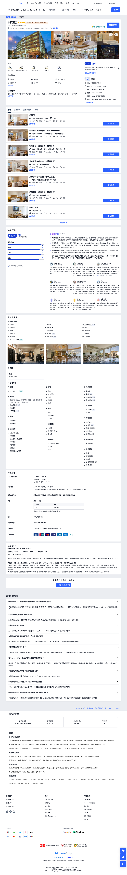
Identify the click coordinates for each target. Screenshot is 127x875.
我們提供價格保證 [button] (99, 27)
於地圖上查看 (89, 102)
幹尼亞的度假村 (14, 768)
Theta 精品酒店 (14, 748)
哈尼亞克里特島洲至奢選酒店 (59, 744)
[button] (78, 3)
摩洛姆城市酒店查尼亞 (56, 748)
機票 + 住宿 (70, 3)
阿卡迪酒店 (73, 744)
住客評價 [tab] (17, 110)
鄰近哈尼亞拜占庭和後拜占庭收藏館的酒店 (50, 756)
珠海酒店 (26, 779)
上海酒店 (54, 779)
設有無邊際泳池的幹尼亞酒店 (36, 772)
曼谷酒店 (62, 779)
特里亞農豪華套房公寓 (72, 748)
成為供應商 (87, 816)
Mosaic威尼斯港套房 (26, 740)
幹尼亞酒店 (108, 708)
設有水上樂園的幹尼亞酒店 (89, 768)
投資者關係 (87, 799)
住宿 (20, 3)
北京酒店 (97, 779)
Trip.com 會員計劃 (89, 803)
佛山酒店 (112, 779)
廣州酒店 (40, 779)
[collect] (123, 851)
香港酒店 (19, 779)
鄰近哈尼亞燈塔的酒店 (16, 756)
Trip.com (77, 708)
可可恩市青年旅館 (14, 744)
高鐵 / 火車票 (36, 3)
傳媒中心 (47, 803)
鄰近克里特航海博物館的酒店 (74, 756)
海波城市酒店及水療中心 (106, 740)
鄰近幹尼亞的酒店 (30, 756)
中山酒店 (104, 779)
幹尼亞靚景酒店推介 (39, 768)
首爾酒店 (83, 779)
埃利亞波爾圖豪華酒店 (91, 740)
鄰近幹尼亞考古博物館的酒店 (52, 760)
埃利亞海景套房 (56, 740)
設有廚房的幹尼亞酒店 (72, 768)
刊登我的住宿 (88, 809)
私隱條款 (47, 813)
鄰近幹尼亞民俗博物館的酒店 (18, 760)
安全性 (86, 819)
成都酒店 (20, 783)
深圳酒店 (12, 779)
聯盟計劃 (86, 806)
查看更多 (10, 96)
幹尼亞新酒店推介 (25, 768)
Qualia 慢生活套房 (68, 740)
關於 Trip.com (49, 799)
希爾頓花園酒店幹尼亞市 (42, 740)
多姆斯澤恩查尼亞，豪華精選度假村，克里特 (34, 748)
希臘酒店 (90, 708)
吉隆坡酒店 (12, 783)
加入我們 (47, 806)
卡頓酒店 (12, 22)
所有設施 (10, 85)
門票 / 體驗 (59, 3)
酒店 (83, 708)
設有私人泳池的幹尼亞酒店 (55, 768)
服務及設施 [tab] (27, 110)
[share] (123, 857)
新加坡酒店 (35, 783)
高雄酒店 (43, 783)
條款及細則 (48, 809)
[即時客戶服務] (123, 864)
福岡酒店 (90, 779)
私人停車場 (88, 324)
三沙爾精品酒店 (14, 740)
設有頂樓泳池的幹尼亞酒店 (17, 772)
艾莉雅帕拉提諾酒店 (86, 748)
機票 (26, 3)
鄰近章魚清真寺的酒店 (69, 760)
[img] (29, 45)
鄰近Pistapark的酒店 (35, 760)
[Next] (118, 353)
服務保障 (9, 803)
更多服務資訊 (10, 806)
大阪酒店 (69, 779)
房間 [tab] (9, 110)
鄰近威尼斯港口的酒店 (92, 756)
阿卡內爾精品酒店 (83, 744)
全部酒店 (86, 813)
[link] (98, 3)
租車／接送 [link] (48, 3)
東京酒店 (33, 779)
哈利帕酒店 (78, 740)
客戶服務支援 (10, 799)
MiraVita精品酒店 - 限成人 (99, 744)
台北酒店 (47, 779)
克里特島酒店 (99, 708)
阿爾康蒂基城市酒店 (28, 744)
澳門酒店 (76, 779)
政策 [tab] (36, 110)
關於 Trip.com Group (51, 816)
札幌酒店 (27, 783)
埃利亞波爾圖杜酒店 (42, 744)
